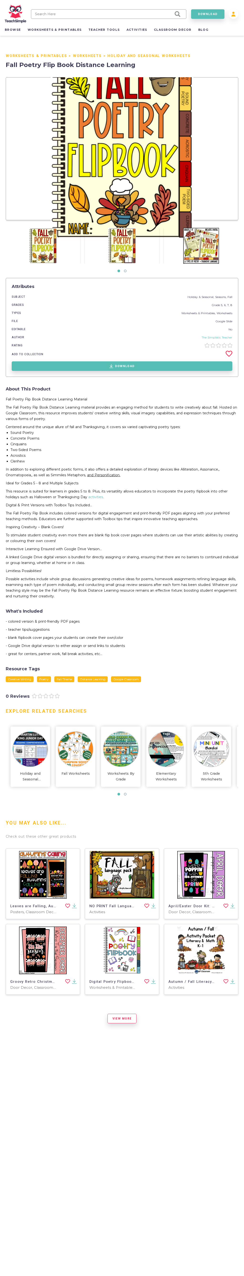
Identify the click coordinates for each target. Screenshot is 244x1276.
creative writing (19, 679)
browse (13, 29)
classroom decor (173, 29)
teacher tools (104, 29)
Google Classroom (126, 679)
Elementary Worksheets (166, 776)
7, (228, 305)
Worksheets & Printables (36, 55)
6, (225, 305)
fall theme (64, 679)
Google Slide (223, 321)
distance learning (92, 679)
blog (203, 29)
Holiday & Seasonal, (201, 297)
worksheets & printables (55, 29)
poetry (44, 679)
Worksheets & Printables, (199, 313)
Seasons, (221, 297)
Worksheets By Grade (120, 776)
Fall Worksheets (75, 773)
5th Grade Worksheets (211, 776)
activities (137, 29)
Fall (230, 297)
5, (222, 305)
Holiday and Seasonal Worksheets (149, 55)
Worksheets (87, 55)
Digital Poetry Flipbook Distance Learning (130, 981)
